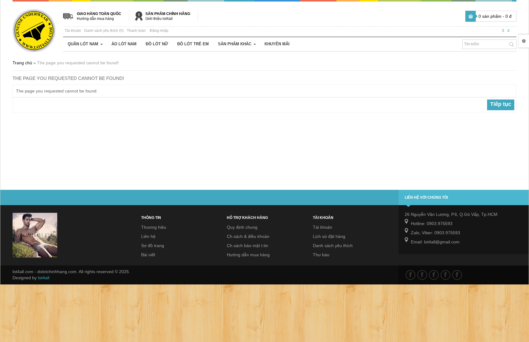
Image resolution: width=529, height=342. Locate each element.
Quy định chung (242, 227)
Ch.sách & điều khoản (248, 236)
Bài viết (148, 254)
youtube (445, 275)
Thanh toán (136, 30)
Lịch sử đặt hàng (329, 236)
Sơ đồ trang (152, 245)
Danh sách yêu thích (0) (104, 30)
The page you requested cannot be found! (78, 62)
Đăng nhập (159, 30)
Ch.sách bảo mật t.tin (247, 245)
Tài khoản (73, 30)
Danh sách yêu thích (333, 245)
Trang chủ (22, 62)
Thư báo (321, 254)
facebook (410, 275)
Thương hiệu (153, 227)
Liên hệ (148, 236)
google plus (434, 275)
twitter (422, 275)
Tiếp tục (500, 104)
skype (457, 275)
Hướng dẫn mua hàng (95, 19)
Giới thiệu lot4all (159, 19)
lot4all (43, 277)
